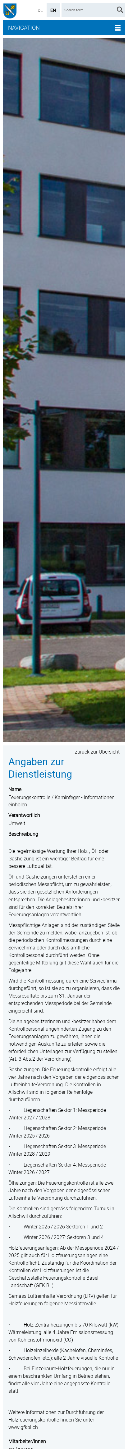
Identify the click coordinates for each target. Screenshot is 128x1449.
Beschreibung (23, 833)
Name (14, 789)
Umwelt (16, 823)
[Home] (10, 11)
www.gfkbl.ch (23, 1427)
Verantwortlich (24, 815)
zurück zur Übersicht (97, 751)
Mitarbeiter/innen (27, 1441)
